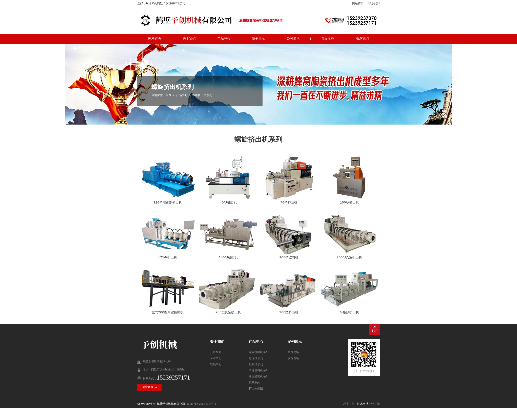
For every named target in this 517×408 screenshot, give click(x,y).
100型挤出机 (349, 203)
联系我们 (374, 3)
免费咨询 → (149, 387)
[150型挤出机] (228, 232)
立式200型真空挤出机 (168, 312)
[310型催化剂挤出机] (168, 177)
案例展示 (258, 39)
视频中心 (215, 364)
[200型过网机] (289, 232)
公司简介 (215, 352)
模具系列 (254, 382)
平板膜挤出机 (349, 312)
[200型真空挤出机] (349, 232)
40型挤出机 (228, 203)
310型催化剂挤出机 (167, 203)
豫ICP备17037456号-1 (201, 404)
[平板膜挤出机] (349, 287)
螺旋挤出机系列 (259, 352)
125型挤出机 (167, 257)
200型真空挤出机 (349, 257)
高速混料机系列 (259, 370)
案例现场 (293, 352)
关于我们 (189, 39)
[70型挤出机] (289, 177)
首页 (168, 95)
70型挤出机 (288, 203)
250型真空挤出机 (228, 312)
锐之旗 (375, 404)
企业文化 (215, 358)
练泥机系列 (256, 358)
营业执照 (348, 404)
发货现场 (293, 358)
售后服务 (327, 39)
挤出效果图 (256, 388)
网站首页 (358, 3)
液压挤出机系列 (259, 376)
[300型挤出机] (289, 287)
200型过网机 (288, 257)
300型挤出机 (288, 312)
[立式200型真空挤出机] (168, 287)
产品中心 (223, 39)
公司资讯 (293, 39)
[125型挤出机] (168, 232)
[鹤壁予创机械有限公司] (185, 25)
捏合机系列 (256, 364)
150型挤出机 (228, 257)
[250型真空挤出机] (228, 287)
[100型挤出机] (349, 177)
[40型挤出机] (228, 177)
